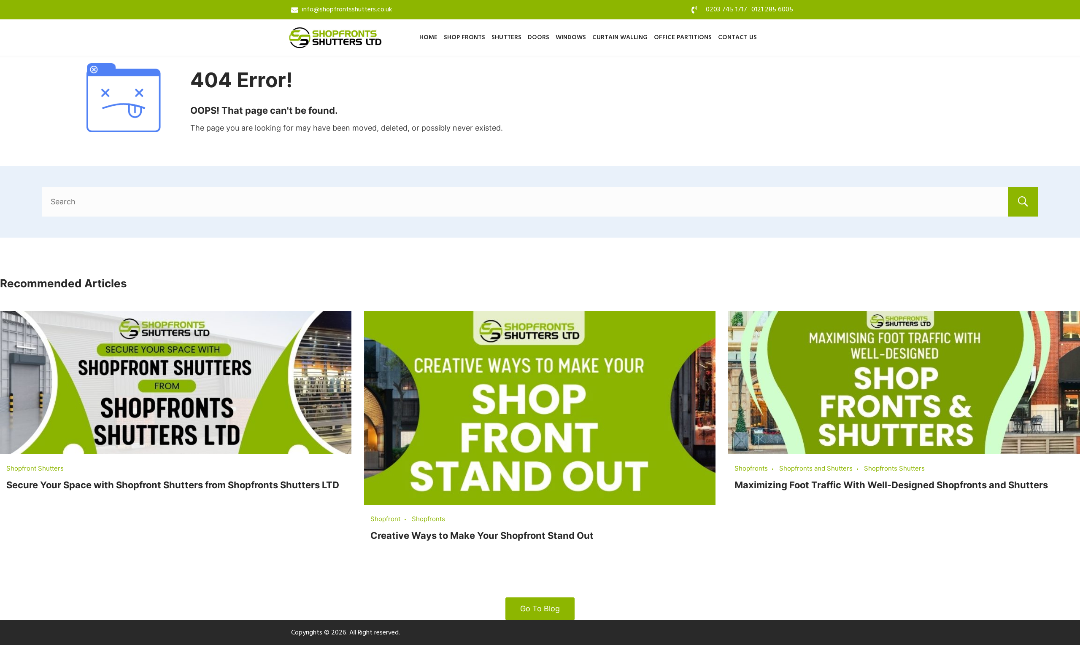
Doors (538, 37)
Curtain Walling (620, 37)
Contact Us (737, 37)
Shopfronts (428, 519)
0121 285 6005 (772, 9)
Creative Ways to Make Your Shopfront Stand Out (482, 535)
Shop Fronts (464, 37)
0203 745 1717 (726, 9)
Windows (571, 37)
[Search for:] (540, 201)
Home (428, 37)
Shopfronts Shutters (894, 468)
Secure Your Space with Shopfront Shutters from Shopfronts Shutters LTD (172, 484)
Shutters (506, 37)
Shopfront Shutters (35, 468)
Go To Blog (540, 608)
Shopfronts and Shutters (816, 468)
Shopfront (385, 519)
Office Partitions (683, 37)
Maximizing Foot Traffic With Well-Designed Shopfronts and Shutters (891, 484)
